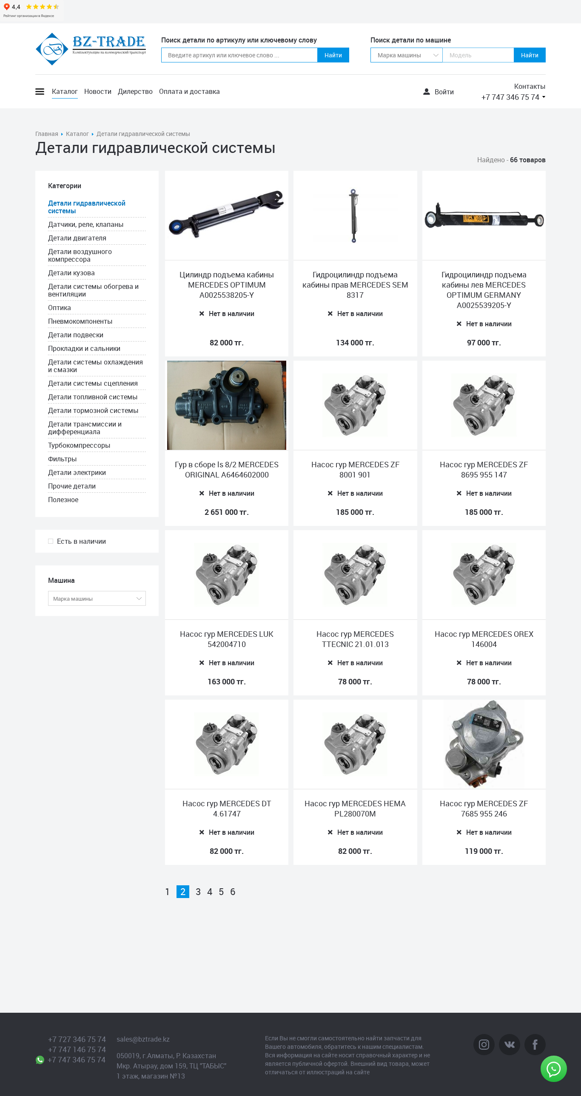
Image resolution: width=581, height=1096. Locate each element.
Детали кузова (71, 273)
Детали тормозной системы (93, 410)
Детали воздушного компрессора (80, 255)
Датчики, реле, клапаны (86, 224)
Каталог (65, 91)
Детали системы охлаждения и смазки (95, 365)
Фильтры (62, 459)
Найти (333, 55)
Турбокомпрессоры (79, 445)
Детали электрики (77, 472)
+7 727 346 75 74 (77, 1039)
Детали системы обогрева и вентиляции (93, 290)
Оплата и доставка (189, 91)
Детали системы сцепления (93, 383)
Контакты (530, 86)
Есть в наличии (81, 541)
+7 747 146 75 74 (77, 1049)
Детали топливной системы (93, 397)
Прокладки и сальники (84, 348)
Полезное (63, 499)
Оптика (59, 307)
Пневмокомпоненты (80, 321)
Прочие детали (72, 486)
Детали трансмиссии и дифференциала (85, 427)
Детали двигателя (77, 238)
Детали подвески (75, 335)
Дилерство (135, 91)
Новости (97, 91)
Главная (46, 134)
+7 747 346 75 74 (510, 97)
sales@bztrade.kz (143, 1039)
